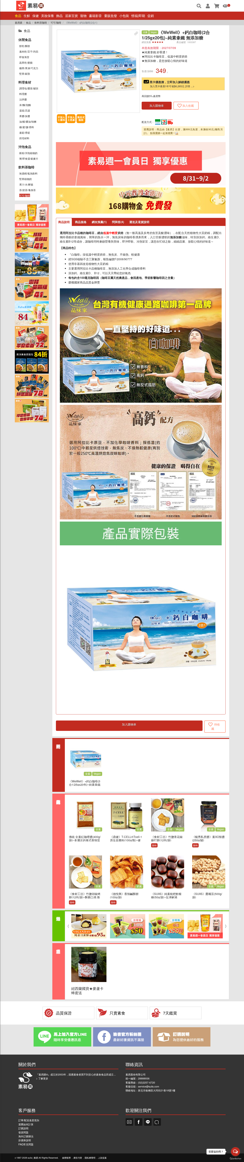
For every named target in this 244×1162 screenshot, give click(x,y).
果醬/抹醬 (24, 116)
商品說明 (64, 222)
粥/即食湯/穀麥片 (28, 158)
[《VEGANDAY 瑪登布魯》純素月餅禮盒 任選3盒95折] (88, 926)
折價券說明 (24, 1140)
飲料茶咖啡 (26, 167)
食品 (18, 15)
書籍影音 (95, 15)
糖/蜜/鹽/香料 (26, 127)
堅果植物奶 (25, 179)
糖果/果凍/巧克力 (28, 68)
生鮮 (27, 15)
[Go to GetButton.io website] (235, 1158)
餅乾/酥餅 (24, 46)
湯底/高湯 (24, 110)
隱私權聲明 (90, 1157)
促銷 (150, 15)
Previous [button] (67, 926)
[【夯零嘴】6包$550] (166, 926)
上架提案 (102, 1157)
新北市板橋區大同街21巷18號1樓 (156, 1090)
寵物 (83, 15)
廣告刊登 (77, 1157)
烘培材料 (24, 138)
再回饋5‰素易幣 (151, 96)
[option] (88, 926)
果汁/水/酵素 (26, 184)
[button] (136, 33)
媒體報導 (66, 1157)
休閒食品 (24, 39)
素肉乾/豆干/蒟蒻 (28, 51)
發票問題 (23, 1132)
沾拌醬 (23, 99)
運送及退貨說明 (139, 222)
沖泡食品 (24, 146)
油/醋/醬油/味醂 (27, 121)
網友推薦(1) (99, 222)
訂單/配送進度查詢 (28, 1120)
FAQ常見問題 (25, 1144)
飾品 (59, 15)
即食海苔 (24, 57)
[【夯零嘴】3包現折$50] (127, 926)
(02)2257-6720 (146, 1082)
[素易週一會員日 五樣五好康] (205, 926)
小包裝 (124, 15)
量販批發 (110, 15)
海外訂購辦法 (25, 1136)
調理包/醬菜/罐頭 (28, 88)
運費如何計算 (25, 1124)
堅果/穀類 (24, 73)
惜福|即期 (138, 15)
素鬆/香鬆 (24, 132)
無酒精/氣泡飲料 (28, 173)
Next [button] (226, 926)
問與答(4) (118, 222)
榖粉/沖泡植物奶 (28, 153)
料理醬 (23, 94)
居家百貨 (71, 15)
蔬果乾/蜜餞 (26, 62)
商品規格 (80, 222)
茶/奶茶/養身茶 (27, 190)
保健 (35, 15)
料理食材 (24, 82)
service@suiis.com (148, 1086)
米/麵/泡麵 (25, 105)
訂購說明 (23, 1128)
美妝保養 (47, 15)
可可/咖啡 (24, 195)
